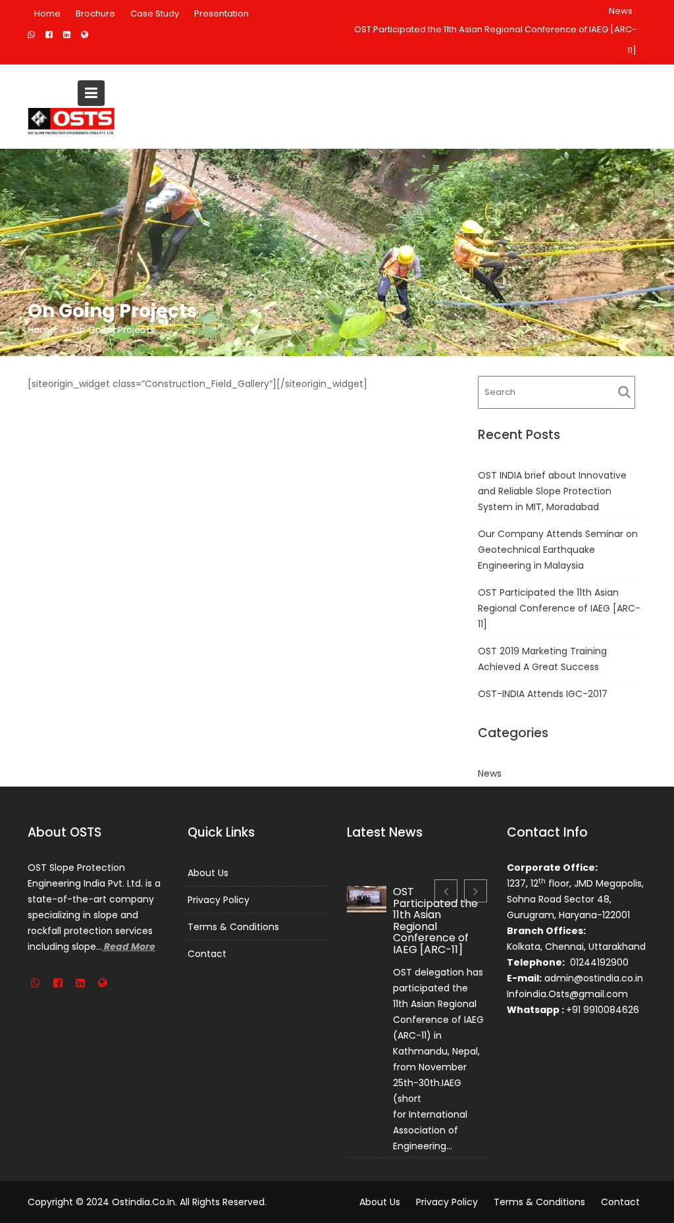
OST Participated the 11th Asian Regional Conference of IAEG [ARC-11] (495, 40)
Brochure (95, 13)
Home (47, 13)
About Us (208, 872)
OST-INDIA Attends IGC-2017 (543, 693)
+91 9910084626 (602, 1009)
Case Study (154, 13)
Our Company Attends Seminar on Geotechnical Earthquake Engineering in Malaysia (558, 549)
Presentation (221, 13)
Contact (207, 953)
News (490, 773)
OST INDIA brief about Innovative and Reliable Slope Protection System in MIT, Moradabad (552, 491)
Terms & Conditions (233, 926)
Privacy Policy (218, 899)
